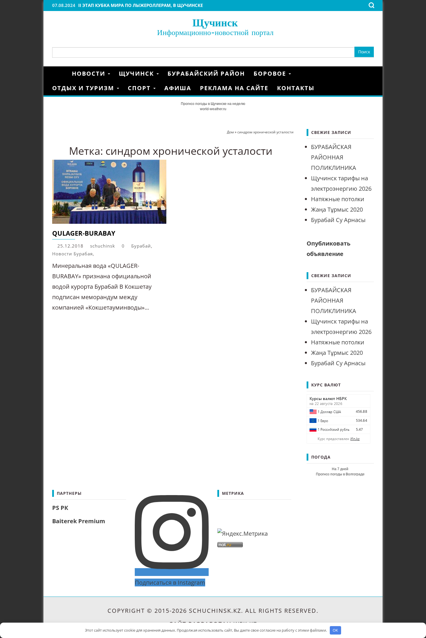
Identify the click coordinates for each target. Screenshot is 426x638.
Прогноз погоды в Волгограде (340, 474)
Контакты (295, 88)
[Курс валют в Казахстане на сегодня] (338, 418)
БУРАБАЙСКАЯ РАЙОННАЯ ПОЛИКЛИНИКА (333, 157)
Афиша (177, 88)
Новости (89, 73)
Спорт (140, 88)
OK (335, 630)
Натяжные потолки (337, 199)
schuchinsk (102, 246)
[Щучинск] (60, 73)
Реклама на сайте (234, 88)
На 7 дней (340, 469)
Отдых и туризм (84, 88)
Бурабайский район (206, 73)
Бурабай (141, 246)
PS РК (60, 508)
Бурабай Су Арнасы (338, 220)
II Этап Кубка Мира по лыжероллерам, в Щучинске (140, 5)
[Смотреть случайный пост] (372, 73)
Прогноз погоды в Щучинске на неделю (213, 104)
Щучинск (215, 22)
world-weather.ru (213, 109)
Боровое (271, 73)
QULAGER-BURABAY (83, 233)
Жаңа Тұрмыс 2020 (337, 209)
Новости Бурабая (72, 254)
